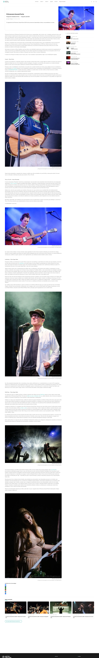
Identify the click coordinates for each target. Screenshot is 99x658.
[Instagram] (96, 1)
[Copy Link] (33, 592)
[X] (33, 586)
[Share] (33, 593)
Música (41, 1)
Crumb (14, 68)
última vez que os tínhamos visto (34, 396)
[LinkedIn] (33, 591)
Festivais (56, 1)
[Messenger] (33, 585)
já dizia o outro (23, 408)
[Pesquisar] (91, 1)
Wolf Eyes (42, 394)
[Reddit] (33, 590)
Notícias (36, 1)
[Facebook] (94, 1)
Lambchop (21, 263)
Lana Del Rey (53, 469)
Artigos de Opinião (62, 1)
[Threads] (33, 589)
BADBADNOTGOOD (13, 69)
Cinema (46, 1)
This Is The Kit (13, 183)
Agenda (51, 1)
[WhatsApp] (33, 588)
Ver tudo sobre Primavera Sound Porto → (13, 621)
